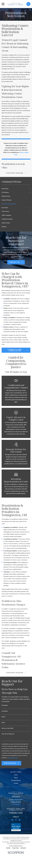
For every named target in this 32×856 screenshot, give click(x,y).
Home (16, 775)
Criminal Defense (16, 780)
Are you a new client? (8, 728)
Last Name (5, 711)
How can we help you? (8, 734)
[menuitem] (15, 189)
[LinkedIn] (12, 820)
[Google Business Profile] (19, 820)
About (16, 777)
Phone (3, 716)
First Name (5, 705)
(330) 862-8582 (16, 812)
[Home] (15, 4)
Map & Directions (16, 804)
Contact (16, 783)
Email (3, 722)
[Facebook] (16, 820)
